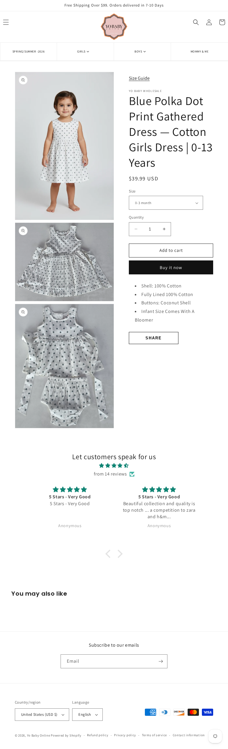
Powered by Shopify (66, 735)
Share (153, 338)
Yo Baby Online (38, 735)
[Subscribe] (160, 661)
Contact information (189, 735)
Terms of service (154, 735)
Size (132, 191)
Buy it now (171, 267)
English (84, 714)
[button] (85, 51)
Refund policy (97, 735)
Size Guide (139, 78)
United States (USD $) (39, 714)
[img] (114, 465)
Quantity (136, 217)
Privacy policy (125, 735)
